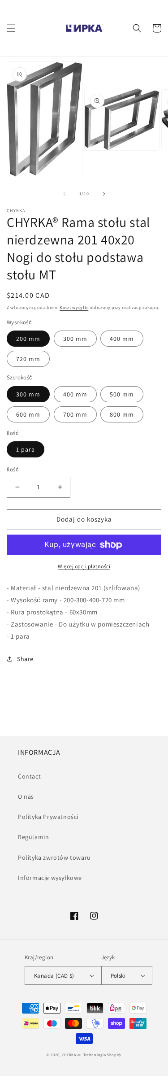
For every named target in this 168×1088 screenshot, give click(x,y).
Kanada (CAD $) (54, 975)
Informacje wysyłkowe (50, 878)
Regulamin (33, 837)
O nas (26, 796)
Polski (118, 975)
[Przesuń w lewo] (64, 194)
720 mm (28, 359)
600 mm (28, 414)
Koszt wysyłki (74, 307)
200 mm (28, 339)
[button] (11, 28)
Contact (29, 776)
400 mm (122, 339)
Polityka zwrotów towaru (54, 857)
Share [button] (25, 659)
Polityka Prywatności (48, 817)
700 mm (75, 414)
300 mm (75, 339)
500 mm (122, 394)
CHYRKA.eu (72, 1054)
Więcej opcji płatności (84, 566)
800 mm (122, 414)
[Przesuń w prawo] (104, 194)
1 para (25, 449)
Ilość (13, 469)
